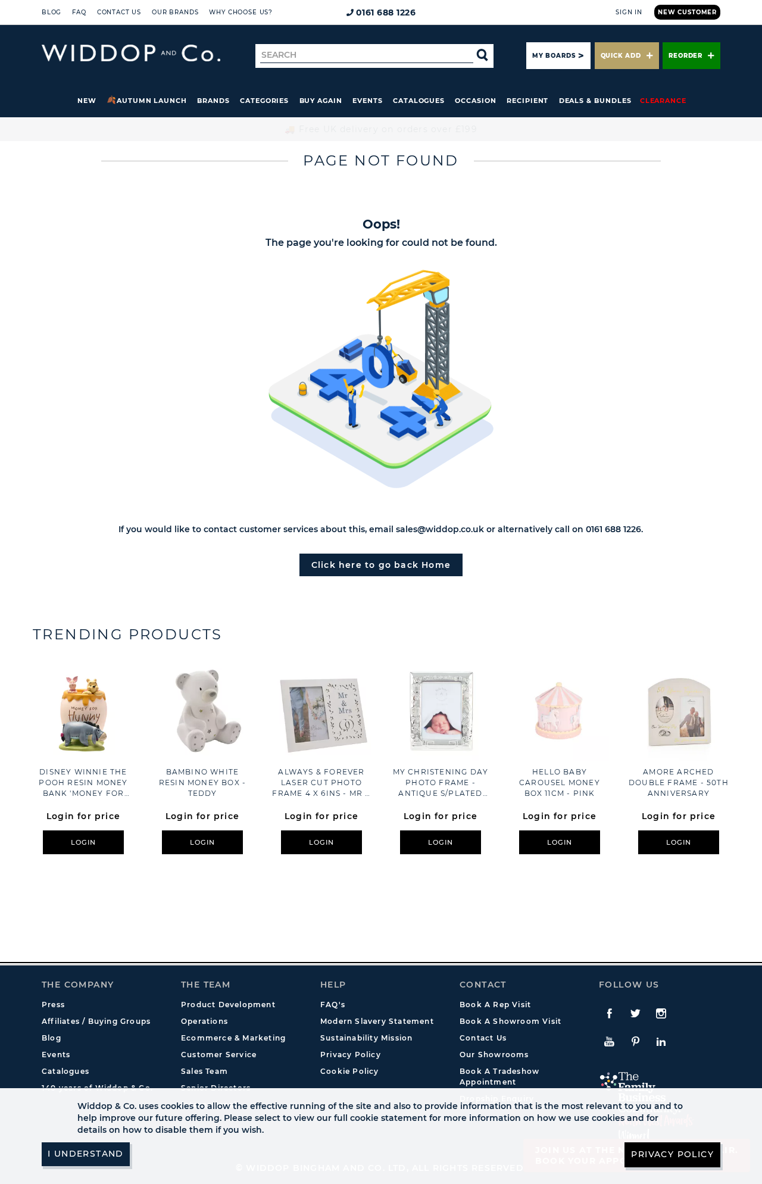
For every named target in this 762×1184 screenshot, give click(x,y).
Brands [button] (213, 100)
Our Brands (175, 12)
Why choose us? (241, 12)
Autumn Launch (152, 100)
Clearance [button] (663, 100)
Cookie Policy (349, 1071)
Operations (204, 1021)
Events (367, 100)
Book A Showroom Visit (510, 1021)
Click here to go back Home (381, 565)
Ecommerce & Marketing (233, 1037)
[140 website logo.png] (131, 53)
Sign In (629, 12)
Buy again (320, 100)
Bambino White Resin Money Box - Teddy (202, 782)
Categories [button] (264, 100)
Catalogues (419, 100)
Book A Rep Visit (495, 1004)
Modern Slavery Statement (377, 1021)
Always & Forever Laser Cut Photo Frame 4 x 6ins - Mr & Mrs (321, 783)
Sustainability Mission (366, 1037)
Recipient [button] (527, 100)
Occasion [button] (475, 100)
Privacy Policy (350, 1054)
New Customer (687, 12)
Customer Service (219, 1054)
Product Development (228, 1004)
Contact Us (119, 12)
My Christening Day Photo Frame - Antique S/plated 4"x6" (441, 783)
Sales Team (204, 1071)
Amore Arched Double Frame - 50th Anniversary (679, 782)
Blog (51, 12)
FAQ (79, 12)
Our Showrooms (494, 1054)
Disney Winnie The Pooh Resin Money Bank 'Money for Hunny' (83, 783)
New (86, 100)
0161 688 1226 (386, 12)
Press (53, 1004)
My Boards (553, 56)
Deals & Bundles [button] (595, 100)
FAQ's (332, 1004)
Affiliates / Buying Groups (96, 1021)
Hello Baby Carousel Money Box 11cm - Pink (559, 782)
